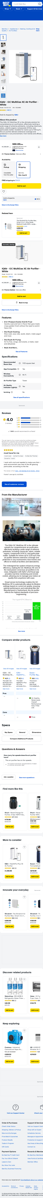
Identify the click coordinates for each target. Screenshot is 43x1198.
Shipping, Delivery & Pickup (11, 1130)
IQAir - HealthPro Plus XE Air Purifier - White (20, 674)
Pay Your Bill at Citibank (10, 1158)
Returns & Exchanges (9, 1133)
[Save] (3, 191)
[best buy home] (7, 4)
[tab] (8, 732)
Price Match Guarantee (10, 1136)
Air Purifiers (13, 31)
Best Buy (5, 29)
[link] (14, 484)
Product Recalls (7, 1140)
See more (3, 136)
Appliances (14, 29)
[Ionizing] (12, 392)
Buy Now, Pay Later (8, 1165)
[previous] (3, 463)
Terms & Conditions (14, 1186)
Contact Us (31, 1147)
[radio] (9, 170)
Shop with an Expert (34, 1130)
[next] (39, 463)
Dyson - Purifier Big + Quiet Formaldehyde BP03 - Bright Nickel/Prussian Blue (35, 674)
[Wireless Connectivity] (20, 375)
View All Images (8, 669)
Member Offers (33, 1162)
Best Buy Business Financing (11, 1169)
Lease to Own (6, 1162)
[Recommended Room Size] (20, 363)
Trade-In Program (8, 1143)
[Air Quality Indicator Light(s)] (20, 386)
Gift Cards (5, 1147)
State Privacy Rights (36, 1187)
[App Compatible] (18, 369)
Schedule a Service (34, 1133)
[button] (8, 9)
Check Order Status (8, 1126)
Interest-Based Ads (29, 1186)
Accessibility (5, 1186)
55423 (17, 180)
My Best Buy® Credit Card (10, 1155)
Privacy (22, 1186)
